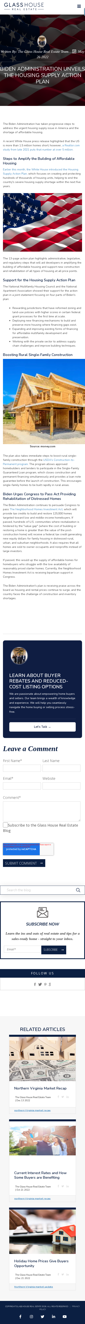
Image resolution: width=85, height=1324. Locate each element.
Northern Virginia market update (33, 1286)
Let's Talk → (42, 727)
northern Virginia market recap (32, 1110)
